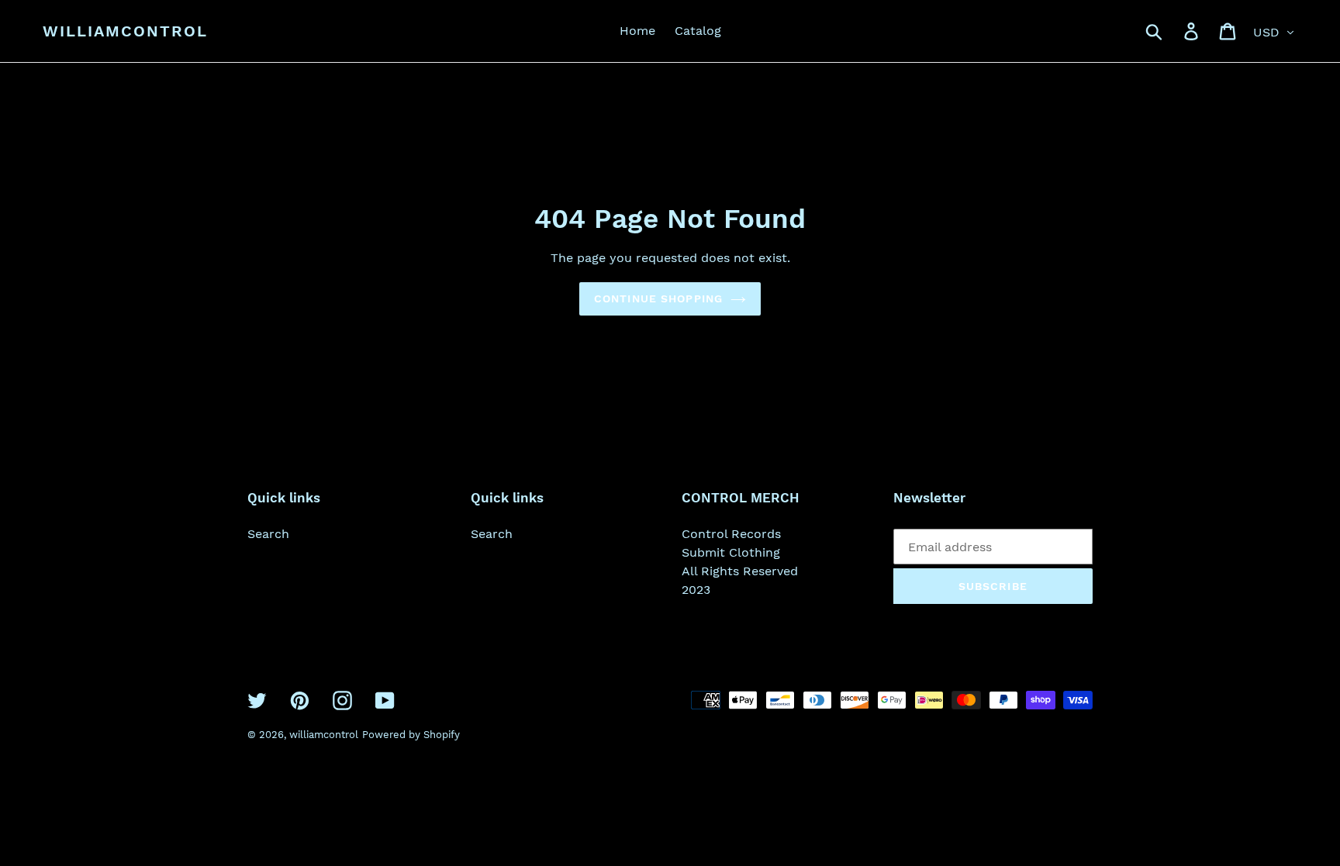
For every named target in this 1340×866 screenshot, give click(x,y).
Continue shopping (658, 298)
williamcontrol (125, 31)
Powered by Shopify (411, 734)
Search (268, 533)
